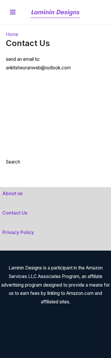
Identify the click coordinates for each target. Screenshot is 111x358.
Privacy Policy (18, 232)
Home (12, 34)
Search (13, 162)
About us (12, 193)
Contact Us (15, 213)
